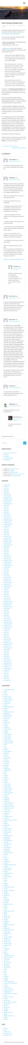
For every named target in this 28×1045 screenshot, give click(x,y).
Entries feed (7, 1031)
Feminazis (6, 778)
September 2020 (8, 606)
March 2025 (7, 514)
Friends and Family (8, 792)
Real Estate (6, 918)
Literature (6, 857)
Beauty (5, 710)
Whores (6, 1014)
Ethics (5, 773)
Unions (5, 995)
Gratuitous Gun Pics (9, 808)
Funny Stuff (7, 794)
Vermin (5, 998)
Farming (6, 775)
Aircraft (6, 694)
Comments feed (8, 1033)
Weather (6, 1010)
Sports (5, 952)
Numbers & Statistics (9, 890)
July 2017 (6, 672)
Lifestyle (6, 854)
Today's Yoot (7, 967)
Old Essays (6, 893)
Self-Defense (7, 938)
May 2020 (6, 613)
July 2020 (6, 610)
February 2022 (7, 577)
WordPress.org (7, 1035)
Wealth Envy (7, 1007)
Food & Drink (7, 785)
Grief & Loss (7, 809)
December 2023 (8, 539)
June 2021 (6, 591)
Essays (5, 772)
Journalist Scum (8, 844)
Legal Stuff (6, 849)
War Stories (7, 1000)
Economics (6, 763)
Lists (5, 856)
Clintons (6, 730)
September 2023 (8, 544)
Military (6, 871)
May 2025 (6, 510)
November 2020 (8, 603)
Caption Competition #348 (18, 147)
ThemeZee (21, 1042)
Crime (5, 744)
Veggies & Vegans (8, 997)
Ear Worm (6, 454)
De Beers (6, 749)
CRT (5, 746)
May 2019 (6, 634)
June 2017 (6, 673)
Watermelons (7, 1003)
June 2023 (6, 550)
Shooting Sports (8, 943)
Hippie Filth (7, 825)
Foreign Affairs (7, 787)
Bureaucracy (7, 722)
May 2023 (6, 551)
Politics (5, 906)
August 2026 (7, 484)
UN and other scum (9, 990)
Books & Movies (8, 715)
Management (7, 861)
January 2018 (7, 661)
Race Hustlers (7, 916)
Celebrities (6, 727)
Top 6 (5, 971)
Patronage (6, 900)
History (5, 827)
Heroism (6, 823)
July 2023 (6, 548)
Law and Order (7, 847)
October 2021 (7, 584)
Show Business (7, 945)
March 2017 (7, 678)
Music (5, 881)
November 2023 (8, 541)
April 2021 (6, 594)
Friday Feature (7, 790)
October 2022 (7, 563)
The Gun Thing (7, 962)
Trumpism (6, 986)
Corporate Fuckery (8, 741)
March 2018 (7, 658)
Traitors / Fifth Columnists (10, 983)
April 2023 (6, 553)
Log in (5, 1030)
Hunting (6, 833)
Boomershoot (7, 717)
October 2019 (7, 625)
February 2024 (7, 536)
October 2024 (7, 522)
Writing (6, 1019)
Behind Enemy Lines (9, 711)
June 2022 (6, 570)
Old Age (6, 892)
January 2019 (7, 641)
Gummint (6, 815)
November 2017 (8, 665)
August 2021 (7, 587)
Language (6, 845)
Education (6, 765)
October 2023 (7, 543)
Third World (7, 966)
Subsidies (6, 954)
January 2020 (7, 620)
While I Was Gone (8, 1012)
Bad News (6, 708)
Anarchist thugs (8, 698)
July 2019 (6, 630)
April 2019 (6, 635)
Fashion (6, 777)
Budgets (6, 720)
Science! (6, 935)
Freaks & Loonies (8, 789)
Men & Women (7, 869)
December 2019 (8, 622)
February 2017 (7, 680)
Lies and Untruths (8, 852)
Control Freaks (7, 739)
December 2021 (8, 581)
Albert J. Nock (7, 696)
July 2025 (6, 507)
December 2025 (8, 498)
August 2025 (7, 505)
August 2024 (7, 526)
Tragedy (6, 978)
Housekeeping (7, 832)
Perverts (6, 902)
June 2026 (6, 488)
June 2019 (6, 632)
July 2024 (6, 527)
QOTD (5, 914)
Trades (5, 974)
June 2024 (6, 529)
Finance (6, 780)
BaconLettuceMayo (8, 706)
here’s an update (9, 48)
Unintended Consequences (10, 993)
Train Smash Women (9, 981)
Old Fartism (7, 895)
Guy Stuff (6, 818)
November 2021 (8, 582)
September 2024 (8, 524)
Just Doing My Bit (8, 458)
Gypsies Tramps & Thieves (10, 820)
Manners (6, 863)
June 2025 (6, 508)
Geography (6, 797)
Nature (5, 888)
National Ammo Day (9, 887)
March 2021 (7, 596)
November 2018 (8, 644)
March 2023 (7, 555)
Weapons (6, 1009)
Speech (5, 950)
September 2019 (8, 627)
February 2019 (7, 639)
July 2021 (6, 589)
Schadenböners (8, 933)
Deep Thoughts (8, 751)
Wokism (6, 1017)
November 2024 (8, 520)
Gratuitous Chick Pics (9, 806)
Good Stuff (6, 801)
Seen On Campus (8, 936)
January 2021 (7, 599)
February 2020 (7, 618)
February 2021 (7, 598)
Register (6, 1028)
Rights (5, 926)
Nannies (6, 885)
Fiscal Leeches (7, 784)
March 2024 (7, 534)
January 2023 (7, 558)
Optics (5, 897)
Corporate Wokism (8, 742)
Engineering (7, 768)
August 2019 (7, 629)
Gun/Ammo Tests (8, 816)
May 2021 (6, 593)
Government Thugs (9, 802)
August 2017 (7, 670)
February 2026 (7, 495)
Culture (6, 748)
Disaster (6, 754)
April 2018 (6, 656)
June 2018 (6, 653)
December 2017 (8, 663)
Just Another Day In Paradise (9, 146)
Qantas (5, 912)
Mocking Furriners (8, 873)
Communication (8, 734)
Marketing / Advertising (10, 864)
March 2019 (7, 637)
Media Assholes (8, 868)
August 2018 (7, 649)
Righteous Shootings (9, 924)
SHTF (5, 947)
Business (6, 724)
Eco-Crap (6, 760)
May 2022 (6, 572)
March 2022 (7, 575)
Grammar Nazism (8, 804)
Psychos (6, 907)
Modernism (7, 875)
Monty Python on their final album (10, 33)
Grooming (6, 813)
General (6, 796)
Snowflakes (7, 948)
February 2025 (7, 515)
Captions (6, 725)
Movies (5, 878)
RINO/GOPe (7, 928)
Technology (7, 959)
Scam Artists (7, 931)
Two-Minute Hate (8, 988)
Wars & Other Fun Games (10, 1002)
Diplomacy (6, 753)
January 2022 (7, 579)
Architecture (7, 701)
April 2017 (6, 677)
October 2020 (7, 605)
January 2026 (7, 496)
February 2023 (7, 556)
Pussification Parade (9, 911)
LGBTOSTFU (7, 851)
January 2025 (7, 517)
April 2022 (6, 574)
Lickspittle (6, 456)
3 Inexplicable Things (9, 689)
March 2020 (7, 617)
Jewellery (6, 842)
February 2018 (7, 659)
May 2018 (6, 654)
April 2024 (6, 532)
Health (5, 821)
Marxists (6, 866)
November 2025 (8, 500)
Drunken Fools (7, 758)
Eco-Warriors (7, 761)
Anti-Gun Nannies (8, 699)
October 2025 (7, 502)
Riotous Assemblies (9, 930)
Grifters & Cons (8, 811)
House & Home (7, 830)
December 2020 (8, 601)
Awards (6, 705)
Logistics (6, 859)
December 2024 (8, 519)
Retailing (6, 923)
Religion (6, 919)
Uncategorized (7, 991)
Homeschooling (8, 828)
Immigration (7, 837)
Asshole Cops (7, 703)
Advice (18, 25)
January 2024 (7, 538)
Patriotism (6, 899)
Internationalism (8, 840)
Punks (5, 909)
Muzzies (6, 883)
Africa (5, 693)
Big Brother (7, 713)
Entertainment (7, 770)
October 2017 (7, 666)
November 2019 (8, 623)
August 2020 (7, 608)
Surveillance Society (9, 955)
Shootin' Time (7, 940)
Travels (5, 984)
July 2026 (6, 486)
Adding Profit (7, 459)
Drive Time (6, 756)
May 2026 (6, 490)
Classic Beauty (7, 729)
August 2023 (7, 546)
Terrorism (6, 960)
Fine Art (6, 782)
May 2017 (6, 675)
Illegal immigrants (8, 835)
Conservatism (7, 736)
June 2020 (6, 611)
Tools (5, 969)
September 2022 (8, 565)
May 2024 (6, 531)
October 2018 (7, 646)
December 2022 (8, 560)
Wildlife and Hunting (9, 1015)
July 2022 (6, 568)
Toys (5, 972)
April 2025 (6, 512)
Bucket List (6, 718)
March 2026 (7, 493)
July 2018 (6, 651)
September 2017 (8, 668)
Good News (7, 799)
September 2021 (8, 586)
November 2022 (8, 562)
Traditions (6, 976)
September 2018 (8, 647)
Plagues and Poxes (8, 904)
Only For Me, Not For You (10, 452)
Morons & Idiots (8, 876)
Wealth (5, 1005)
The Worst (6, 964)
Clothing (6, 732)
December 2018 (8, 642)
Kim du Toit (12, 25)
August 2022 (7, 567)
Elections (6, 766)
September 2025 (8, 503)
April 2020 (6, 615)
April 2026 (6, 491)
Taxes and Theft (8, 957)
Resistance (6, 921)
